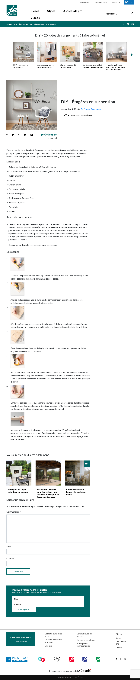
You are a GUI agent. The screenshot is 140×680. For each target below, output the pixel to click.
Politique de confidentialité (83, 644)
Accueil (9, 24)
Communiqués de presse (84, 634)
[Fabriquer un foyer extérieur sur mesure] (18, 473)
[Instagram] (133, 24)
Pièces (119, 634)
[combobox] (118, 13)
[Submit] (132, 13)
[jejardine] (98, 659)
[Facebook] (123, 24)
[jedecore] (85, 659)
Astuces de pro (121, 642)
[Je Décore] (16, 10)
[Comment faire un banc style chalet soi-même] (77, 473)
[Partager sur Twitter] (13, 135)
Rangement (96, 109)
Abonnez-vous (100, 2)
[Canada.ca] (85, 670)
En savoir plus (20, 639)
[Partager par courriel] (31, 135)
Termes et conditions (86, 640)
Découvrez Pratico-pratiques (54, 640)
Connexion (84, 2)
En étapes (24, 24)
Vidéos (35, 17)
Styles (118, 638)
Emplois (48, 646)
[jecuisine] (71, 659)
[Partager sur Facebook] (7, 135)
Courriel (10, 558)
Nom (9, 546)
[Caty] (57, 659)
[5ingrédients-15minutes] (42, 659)
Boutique (116, 2)
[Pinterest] (128, 24)
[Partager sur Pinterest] (19, 135)
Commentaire (13, 511)
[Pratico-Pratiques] (18, 659)
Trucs (16, 24)
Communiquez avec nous (53, 634)
